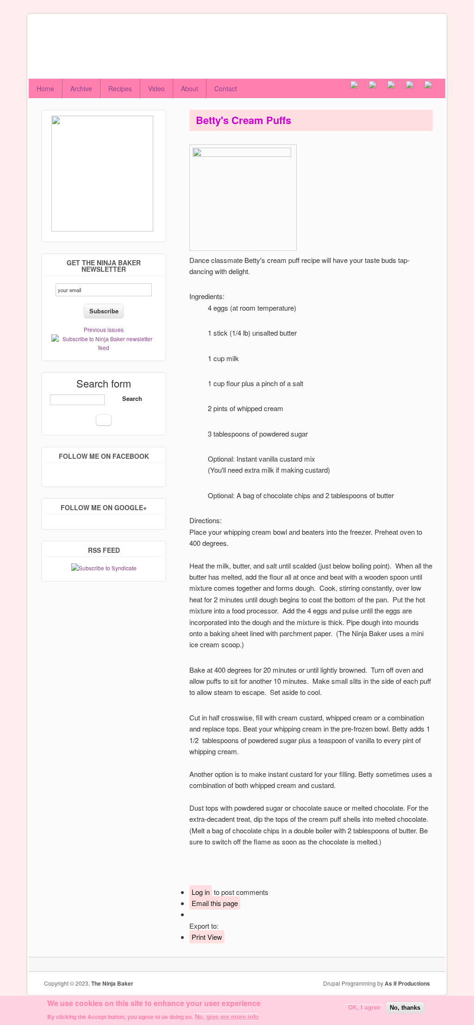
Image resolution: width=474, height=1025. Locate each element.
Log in (201, 892)
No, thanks (405, 1007)
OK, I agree (364, 1007)
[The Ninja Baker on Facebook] (359, 88)
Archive (81, 88)
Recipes (120, 88)
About (189, 88)
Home (45, 88)
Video (156, 88)
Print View (207, 937)
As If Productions (407, 983)
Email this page (215, 903)
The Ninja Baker (112, 983)
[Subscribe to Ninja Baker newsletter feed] (103, 347)
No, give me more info (227, 1016)
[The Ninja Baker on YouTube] (433, 88)
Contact (225, 88)
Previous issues (104, 329)
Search (132, 398)
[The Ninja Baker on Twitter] (378, 88)
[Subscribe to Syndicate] (104, 568)
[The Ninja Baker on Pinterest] (415, 88)
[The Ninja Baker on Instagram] (396, 88)
